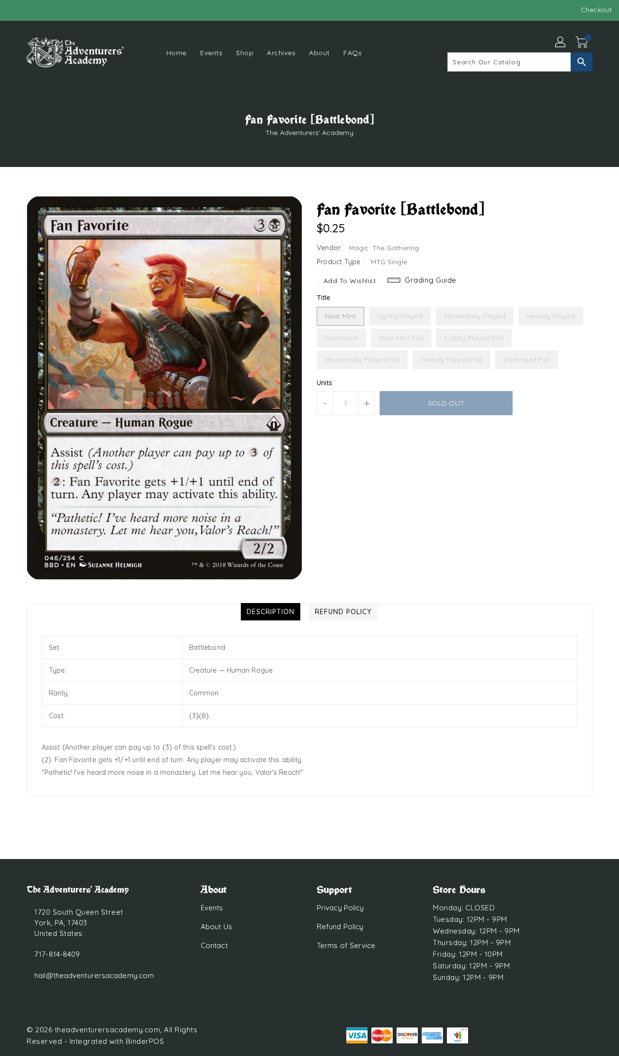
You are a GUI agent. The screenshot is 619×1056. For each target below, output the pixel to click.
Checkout (596, 9)
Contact (214, 945)
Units (325, 382)
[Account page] (561, 42)
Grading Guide (431, 280)
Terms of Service (346, 945)
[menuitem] (176, 52)
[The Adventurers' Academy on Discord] (34, 9)
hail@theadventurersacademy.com (94, 975)
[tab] (270, 611)
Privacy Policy (340, 907)
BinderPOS (145, 1041)
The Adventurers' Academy (309, 132)
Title (324, 297)
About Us (216, 926)
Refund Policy (340, 926)
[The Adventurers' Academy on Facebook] (15, 9)
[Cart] (582, 42)
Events (212, 907)
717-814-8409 (57, 954)
